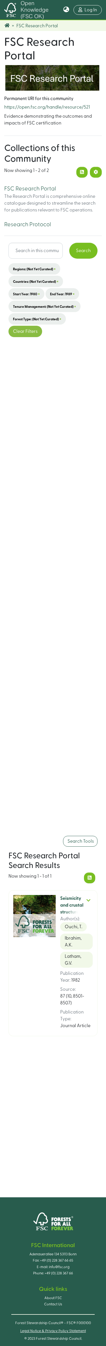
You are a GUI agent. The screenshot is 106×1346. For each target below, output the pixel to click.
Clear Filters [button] (25, 331)
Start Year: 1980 (26, 294)
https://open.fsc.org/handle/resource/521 (47, 107)
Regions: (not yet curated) (34, 269)
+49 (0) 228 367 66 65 (56, 1260)
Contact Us (53, 1304)
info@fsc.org (59, 1267)
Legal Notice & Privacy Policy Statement (53, 1331)
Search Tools (80, 841)
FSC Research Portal (30, 189)
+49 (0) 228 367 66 (59, 1273)
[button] (66, 10)
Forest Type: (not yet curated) (37, 319)
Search (83, 250)
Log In (93, 9)
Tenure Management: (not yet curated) (44, 306)
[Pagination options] (96, 172)
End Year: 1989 (62, 294)
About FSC (53, 1298)
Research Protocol (27, 224)
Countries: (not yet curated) (36, 281)
